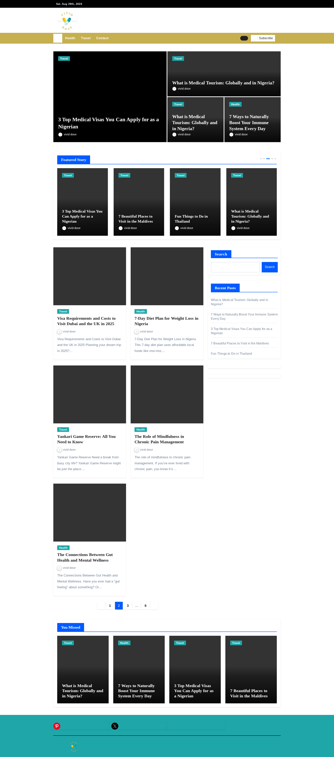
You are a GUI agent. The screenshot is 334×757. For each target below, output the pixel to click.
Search (221, 254)
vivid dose (70, 134)
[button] (279, 38)
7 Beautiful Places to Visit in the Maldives (240, 343)
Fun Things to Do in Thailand (231, 353)
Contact (102, 38)
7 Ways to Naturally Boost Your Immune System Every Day (249, 122)
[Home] (57, 38)
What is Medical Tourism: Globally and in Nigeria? (223, 82)
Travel (85, 38)
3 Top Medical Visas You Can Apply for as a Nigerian (194, 690)
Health (70, 38)
